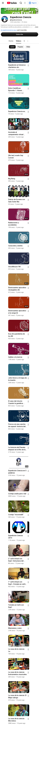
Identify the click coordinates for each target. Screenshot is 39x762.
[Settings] (25, 3)
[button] (27, 41)
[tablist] (19, 41)
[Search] (21, 3)
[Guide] (3, 3)
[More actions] (28, 65)
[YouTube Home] (11, 3)
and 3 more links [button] (22, 30)
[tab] (10, 41)
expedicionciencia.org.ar (9, 30)
